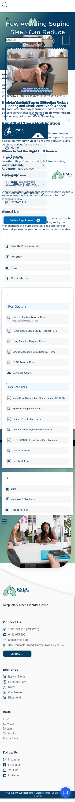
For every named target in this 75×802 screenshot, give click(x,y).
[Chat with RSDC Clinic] (65, 792)
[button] (17, 653)
